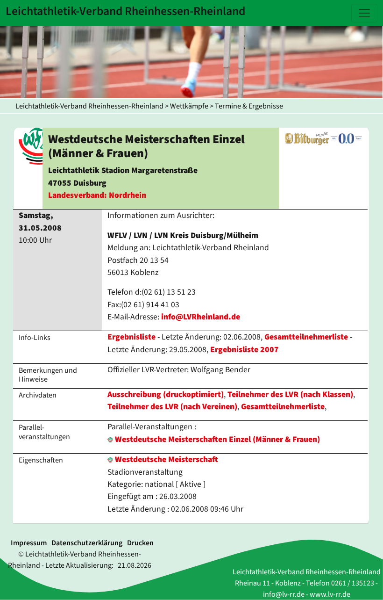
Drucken (140, 543)
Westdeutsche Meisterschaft (165, 459)
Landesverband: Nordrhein (97, 195)
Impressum (29, 543)
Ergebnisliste (131, 337)
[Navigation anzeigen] (364, 13)
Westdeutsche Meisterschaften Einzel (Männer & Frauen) (217, 439)
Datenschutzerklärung (86, 543)
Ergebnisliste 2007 (244, 349)
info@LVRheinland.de (200, 317)
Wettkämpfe (189, 106)
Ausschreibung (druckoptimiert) (165, 394)
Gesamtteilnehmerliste (306, 337)
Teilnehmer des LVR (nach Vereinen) (172, 406)
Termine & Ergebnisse (249, 106)
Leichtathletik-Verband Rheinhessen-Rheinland (89, 106)
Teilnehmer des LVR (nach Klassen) (290, 394)
